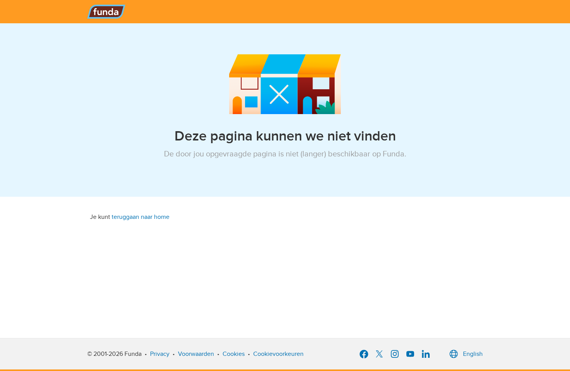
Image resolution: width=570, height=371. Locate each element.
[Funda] (106, 11)
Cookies (234, 354)
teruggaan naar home (140, 217)
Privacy (159, 354)
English (473, 354)
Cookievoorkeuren (278, 354)
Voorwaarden (196, 354)
